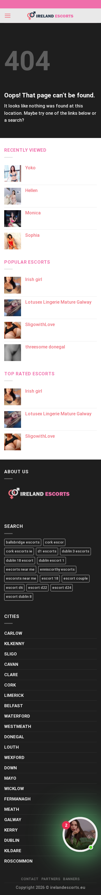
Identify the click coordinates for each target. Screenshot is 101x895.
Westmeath (17, 726)
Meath (11, 809)
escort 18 (50, 578)
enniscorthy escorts (57, 569)
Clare (11, 674)
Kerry (11, 830)
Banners (71, 879)
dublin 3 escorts (75, 551)
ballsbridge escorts (23, 542)
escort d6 (14, 587)
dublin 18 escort (19, 560)
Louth (11, 747)
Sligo (10, 654)
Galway (12, 819)
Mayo (10, 778)
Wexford (14, 757)
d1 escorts (47, 551)
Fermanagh (17, 799)
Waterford (17, 716)
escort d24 (61, 587)
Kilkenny (14, 643)
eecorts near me (20, 569)
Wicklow (14, 788)
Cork (10, 685)
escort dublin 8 (18, 596)
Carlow (13, 633)
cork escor (54, 542)
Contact (29, 879)
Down (10, 767)
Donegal (14, 736)
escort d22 (37, 587)
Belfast (13, 705)
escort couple (75, 578)
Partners (51, 879)
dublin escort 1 (51, 560)
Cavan (11, 664)
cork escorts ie (19, 551)
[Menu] (7, 15)
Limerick (14, 695)
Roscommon (18, 861)
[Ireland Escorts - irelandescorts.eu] (50, 15)
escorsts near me (21, 578)
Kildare (12, 850)
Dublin (11, 840)
